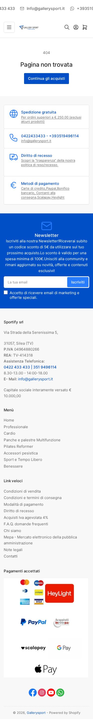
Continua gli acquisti (46, 78)
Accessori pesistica (21, 453)
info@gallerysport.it (36, 141)
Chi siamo (12, 530)
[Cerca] (66, 27)
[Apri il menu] (9, 27)
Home (9, 420)
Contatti (11, 556)
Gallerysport (36, 713)
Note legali (13, 549)
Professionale (16, 426)
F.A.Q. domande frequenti (26, 524)
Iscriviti (78, 282)
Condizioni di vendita (22, 491)
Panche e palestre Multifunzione (32, 440)
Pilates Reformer (18, 446)
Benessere (13, 466)
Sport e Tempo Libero (23, 459)
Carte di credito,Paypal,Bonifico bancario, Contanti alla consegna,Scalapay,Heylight (45, 192)
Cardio (9, 433)
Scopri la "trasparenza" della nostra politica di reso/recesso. (48, 162)
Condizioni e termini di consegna (33, 497)
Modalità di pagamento (23, 504)
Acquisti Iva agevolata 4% (26, 517)
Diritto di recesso (19, 510)
